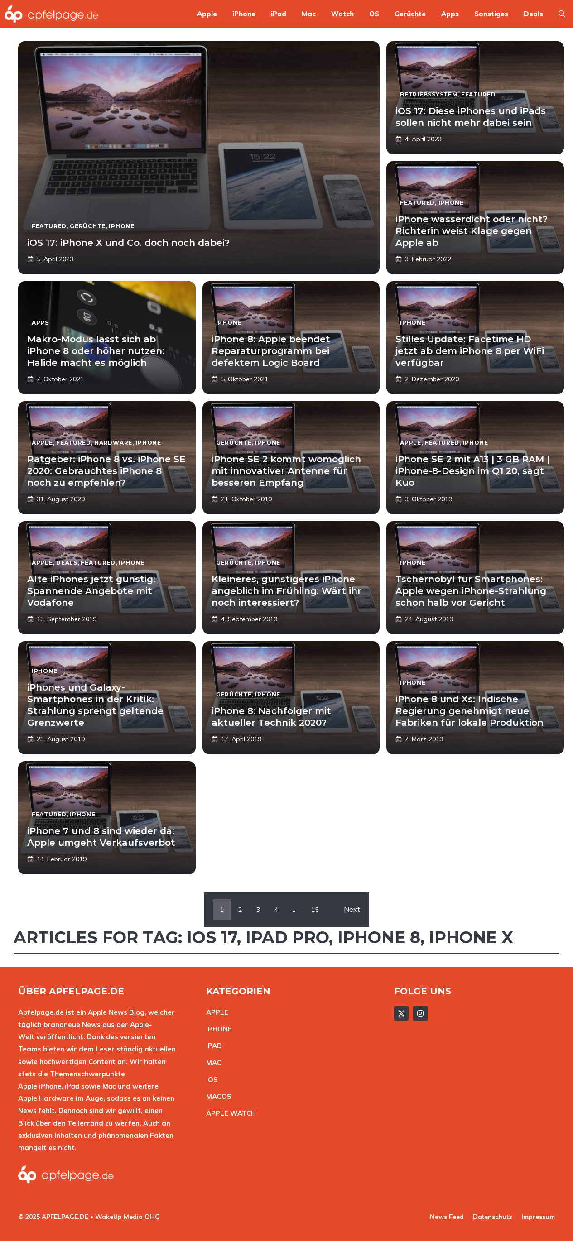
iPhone (243, 14)
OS (374, 14)
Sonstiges (491, 14)
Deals (533, 14)
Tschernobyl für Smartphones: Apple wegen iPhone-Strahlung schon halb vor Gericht (470, 591)
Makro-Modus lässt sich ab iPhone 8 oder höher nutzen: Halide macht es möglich (95, 351)
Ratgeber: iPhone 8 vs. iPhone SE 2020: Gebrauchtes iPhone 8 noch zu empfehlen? (106, 471)
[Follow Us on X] (401, 1013)
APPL (215, 1012)
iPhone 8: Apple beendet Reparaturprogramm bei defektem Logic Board (271, 351)
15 (314, 910)
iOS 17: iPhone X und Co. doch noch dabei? (128, 242)
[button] (562, 14)
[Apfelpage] (52, 14)
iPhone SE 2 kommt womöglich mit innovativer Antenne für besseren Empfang (286, 471)
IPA (211, 1045)
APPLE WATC (228, 1113)
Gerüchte (410, 14)
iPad (278, 14)
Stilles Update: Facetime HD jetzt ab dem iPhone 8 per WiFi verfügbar (469, 351)
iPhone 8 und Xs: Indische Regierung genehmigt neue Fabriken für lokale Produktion (469, 711)
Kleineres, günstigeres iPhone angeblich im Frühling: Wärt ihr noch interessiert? (286, 591)
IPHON (217, 1029)
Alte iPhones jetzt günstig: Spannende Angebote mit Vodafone (91, 591)
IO (209, 1079)
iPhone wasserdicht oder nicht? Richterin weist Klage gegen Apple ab (471, 231)
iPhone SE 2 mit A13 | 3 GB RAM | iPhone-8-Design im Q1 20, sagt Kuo (472, 471)
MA (211, 1062)
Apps (450, 14)
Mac (309, 14)
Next (352, 909)
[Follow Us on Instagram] (420, 1013)
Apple (207, 14)
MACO (216, 1096)
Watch (342, 14)
